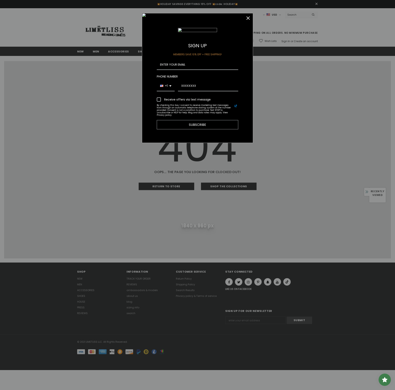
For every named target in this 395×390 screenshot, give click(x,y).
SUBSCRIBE (197, 124)
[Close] (248, 18)
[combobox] (166, 86)
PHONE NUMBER (167, 76)
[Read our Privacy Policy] (235, 105)
